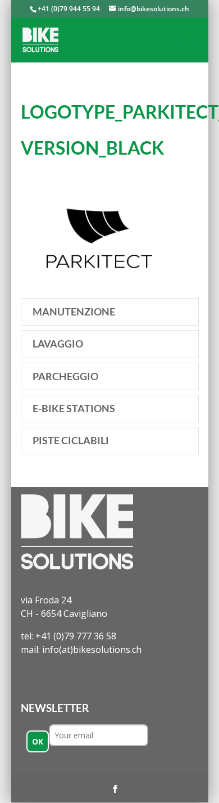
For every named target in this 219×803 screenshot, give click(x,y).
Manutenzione (74, 311)
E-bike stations (74, 408)
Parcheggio (65, 376)
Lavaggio (58, 343)
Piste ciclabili (71, 440)
